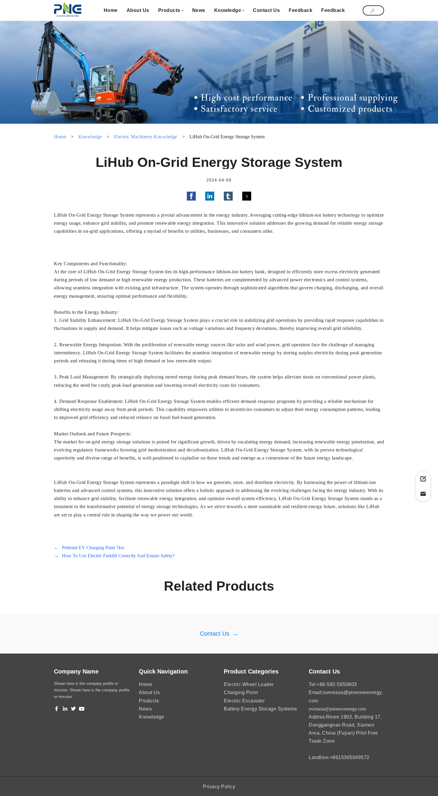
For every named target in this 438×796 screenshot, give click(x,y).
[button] (191, 196)
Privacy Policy (219, 786)
